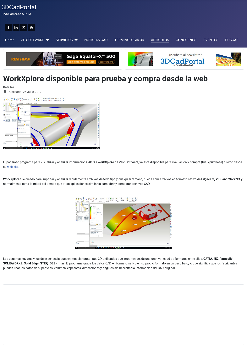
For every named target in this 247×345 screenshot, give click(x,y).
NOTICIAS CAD (96, 40)
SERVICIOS (64, 40)
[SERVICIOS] (75, 39)
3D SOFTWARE (32, 40)
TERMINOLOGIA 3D (129, 40)
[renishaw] (62, 59)
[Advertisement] (122, 315)
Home (9, 40)
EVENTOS (210, 40)
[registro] (184, 59)
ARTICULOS (160, 40)
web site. (13, 167)
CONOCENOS (186, 40)
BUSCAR (232, 40)
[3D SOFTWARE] (46, 39)
